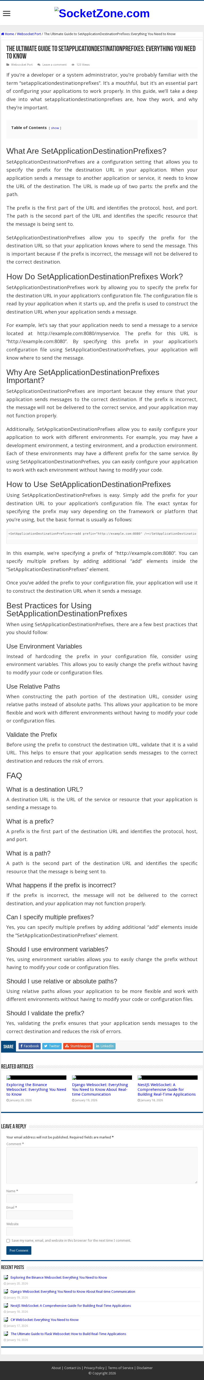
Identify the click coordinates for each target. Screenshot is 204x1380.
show (55, 128)
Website (12, 1224)
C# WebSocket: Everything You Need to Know (45, 1320)
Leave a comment (54, 64)
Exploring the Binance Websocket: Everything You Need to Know (36, 1089)
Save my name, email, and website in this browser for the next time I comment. (71, 1240)
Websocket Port (29, 34)
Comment (15, 1144)
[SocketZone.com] (102, 12)
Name (12, 1191)
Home (9, 34)
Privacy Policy (94, 1368)
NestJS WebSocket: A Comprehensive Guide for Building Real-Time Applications (167, 1089)
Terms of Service (120, 1368)
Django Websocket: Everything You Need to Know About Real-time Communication (100, 1089)
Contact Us (72, 1368)
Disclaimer (145, 1368)
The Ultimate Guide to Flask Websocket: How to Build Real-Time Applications (68, 1334)
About (56, 1368)
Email (11, 1207)
